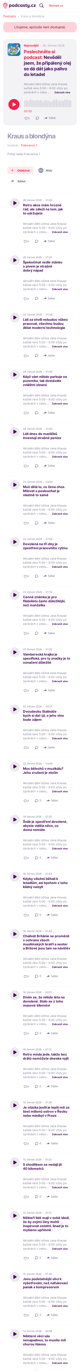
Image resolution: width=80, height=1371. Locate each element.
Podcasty (9, 16)
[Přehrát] (13, 104)
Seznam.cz (56, 5)
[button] (37, 118)
